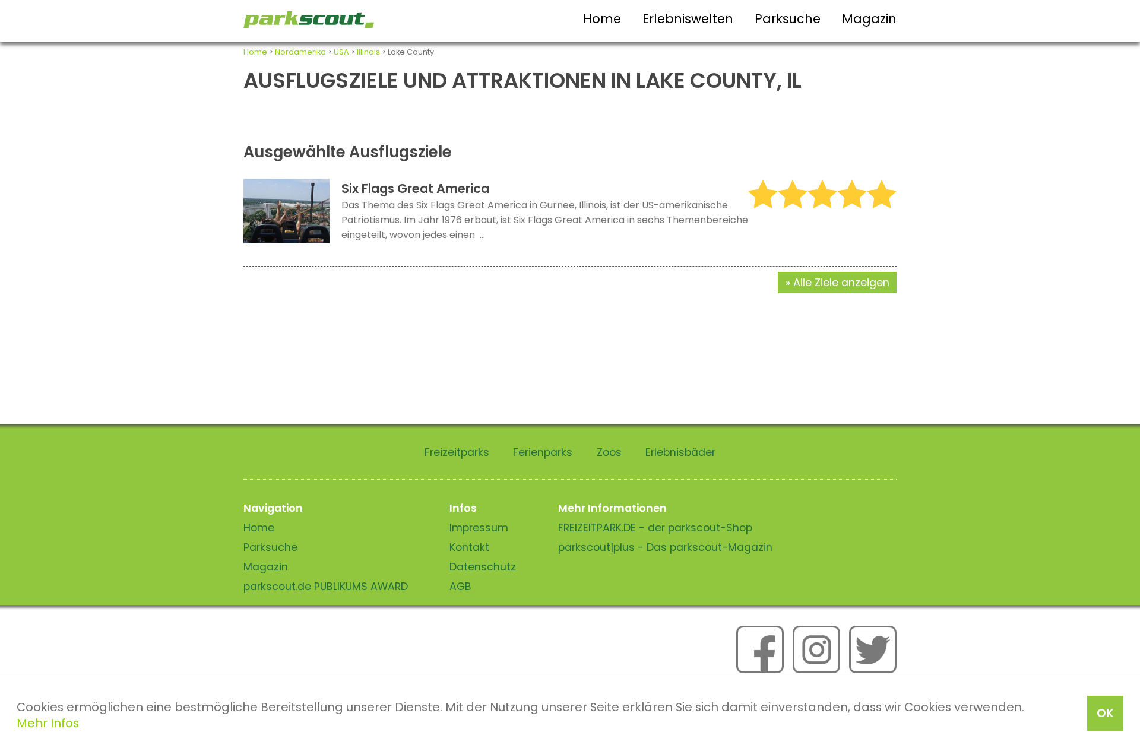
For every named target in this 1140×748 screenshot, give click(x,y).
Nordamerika (300, 52)
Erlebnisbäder (680, 452)
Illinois (368, 52)
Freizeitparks (457, 452)
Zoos (609, 452)
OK (1105, 713)
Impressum (478, 528)
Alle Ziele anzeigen (841, 282)
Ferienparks (542, 452)
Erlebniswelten (687, 18)
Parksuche (788, 18)
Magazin (869, 18)
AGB (460, 586)
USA (341, 52)
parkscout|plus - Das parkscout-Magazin (665, 547)
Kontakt (469, 547)
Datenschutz (482, 567)
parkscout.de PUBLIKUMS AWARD (325, 586)
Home (602, 18)
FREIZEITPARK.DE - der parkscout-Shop (655, 528)
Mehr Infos (48, 723)
